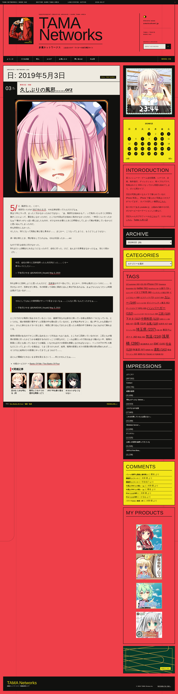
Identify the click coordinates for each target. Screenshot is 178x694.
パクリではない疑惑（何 (134, 501)
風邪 (30, 404)
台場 (140, 323)
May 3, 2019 (55, 273)
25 (169, 149)
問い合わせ (79, 59)
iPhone (152, 284)
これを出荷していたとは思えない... (138, 417)
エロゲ (49, 59)
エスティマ (147, 297)
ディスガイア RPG (136, 308)
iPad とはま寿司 (131, 493)
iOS (143, 284)
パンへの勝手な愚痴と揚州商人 (137, 474)
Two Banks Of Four (16, 404)
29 (149, 154)
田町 (159, 343)
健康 (26, 404)
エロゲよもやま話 (132, 408)
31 (162, 154)
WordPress (154, 288)
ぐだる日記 (25, 59)
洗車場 (51, 283)
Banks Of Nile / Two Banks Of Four (45, 364)
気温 (153, 336)
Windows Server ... (133, 425)
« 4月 (127, 158)
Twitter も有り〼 (141, 220)
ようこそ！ (130, 374)
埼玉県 (146, 329)
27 (136, 154)
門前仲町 (150, 354)
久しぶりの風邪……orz (46, 89)
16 (156, 144)
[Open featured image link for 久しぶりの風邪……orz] (62, 146)
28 (142, 154)
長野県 (142, 354)
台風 (152, 323)
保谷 (130, 324)
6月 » (170, 158)
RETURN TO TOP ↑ (164, 686)
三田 (164, 313)
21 (142, 149)
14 (142, 144)
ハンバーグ (139, 314)
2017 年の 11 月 (39, 209)
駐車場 (159, 354)
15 (149, 144)
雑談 (29, 84)
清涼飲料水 (146, 344)
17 (162, 144)
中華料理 (150, 318)
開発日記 (23, 84)
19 (129, 149)
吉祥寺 (163, 324)
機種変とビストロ (132, 478)
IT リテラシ (130, 433)
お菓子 (164, 288)
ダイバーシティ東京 (158, 303)
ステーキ (141, 303)
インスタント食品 (160, 292)
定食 (159, 330)
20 (136, 149)
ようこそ (10, 59)
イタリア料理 (143, 292)
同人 (37, 59)
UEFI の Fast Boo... (133, 450)
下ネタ (133, 318)
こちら (163, 201)
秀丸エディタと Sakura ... (135, 400)
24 (162, 149)
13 (136, 144)
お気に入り (63, 59)
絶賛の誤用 (130, 391)
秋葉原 (139, 349)
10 (162, 139)
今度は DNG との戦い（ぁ (135, 486)
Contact (129, 383)
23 (156, 149)
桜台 (141, 337)
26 (129, 154)
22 (149, 149)
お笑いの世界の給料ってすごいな (138, 442)
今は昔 (92, 59)
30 (156, 154)
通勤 (160, 349)
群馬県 (149, 350)
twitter (142, 288)
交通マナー (165, 319)
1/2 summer (133, 284)
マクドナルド (151, 314)
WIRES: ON (166, 59)
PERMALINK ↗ (112, 404)
